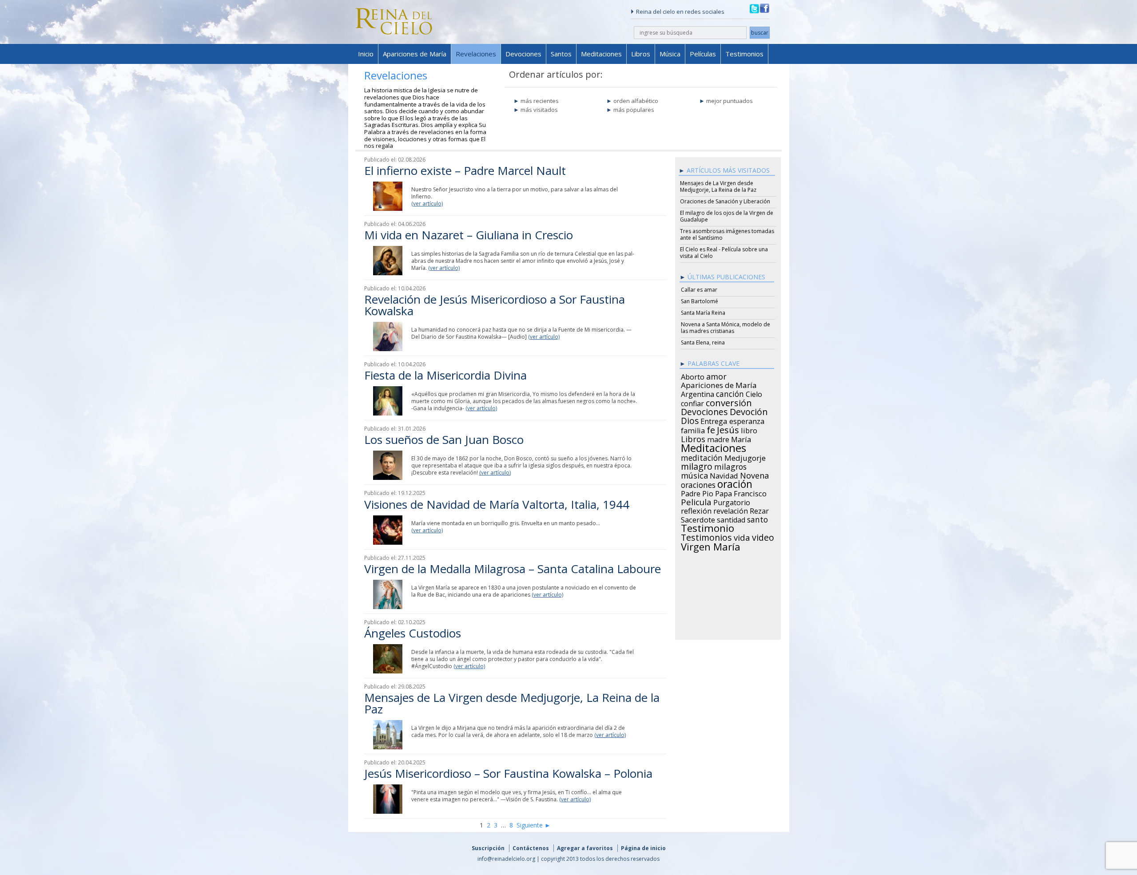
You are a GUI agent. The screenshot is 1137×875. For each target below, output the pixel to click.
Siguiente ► (534, 825)
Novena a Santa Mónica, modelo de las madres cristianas (725, 328)
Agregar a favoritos (585, 848)
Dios (690, 419)
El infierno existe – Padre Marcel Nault (465, 170)
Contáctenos (531, 848)
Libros (640, 53)
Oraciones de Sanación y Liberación (725, 201)
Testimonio (707, 527)
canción (730, 392)
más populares (633, 110)
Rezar (759, 509)
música (694, 474)
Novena (754, 474)
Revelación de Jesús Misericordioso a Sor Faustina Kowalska (494, 305)
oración (734, 483)
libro (749, 429)
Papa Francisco (741, 492)
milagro (696, 465)
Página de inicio (643, 848)
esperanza (746, 420)
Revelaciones (476, 53)
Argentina (697, 392)
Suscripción (488, 848)
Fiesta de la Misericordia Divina (445, 375)
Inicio (366, 53)
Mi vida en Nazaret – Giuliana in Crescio (468, 235)
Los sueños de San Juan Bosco (444, 439)
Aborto (692, 375)
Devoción (749, 410)
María (741, 438)
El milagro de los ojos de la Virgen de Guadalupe (726, 216)
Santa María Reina (703, 313)
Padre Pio (697, 492)
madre (718, 438)
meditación (702, 456)
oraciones (698, 483)
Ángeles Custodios (412, 633)
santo (757, 518)
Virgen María (710, 545)
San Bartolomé (699, 301)
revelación (730, 509)
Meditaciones (601, 53)
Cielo (754, 392)
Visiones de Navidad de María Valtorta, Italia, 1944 (496, 504)
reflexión (696, 509)
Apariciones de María (414, 53)
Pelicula (696, 500)
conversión (729, 401)
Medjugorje (745, 456)
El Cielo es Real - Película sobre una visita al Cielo (724, 252)
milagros (730, 465)
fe (711, 428)
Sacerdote (698, 518)
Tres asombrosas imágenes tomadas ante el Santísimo (727, 234)
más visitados (539, 110)
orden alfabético (635, 101)
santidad (731, 518)
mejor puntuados (729, 101)
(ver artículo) (427, 203)
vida (742, 536)
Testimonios (744, 53)
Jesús (728, 428)
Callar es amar (699, 289)
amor (716, 375)
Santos (561, 53)
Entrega (714, 420)
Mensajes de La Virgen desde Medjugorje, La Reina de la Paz (512, 703)
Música (670, 53)
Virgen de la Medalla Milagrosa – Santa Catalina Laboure (512, 569)
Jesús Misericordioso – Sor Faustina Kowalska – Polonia (508, 773)
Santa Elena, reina (703, 342)
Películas (703, 53)
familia (693, 429)
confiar (692, 402)
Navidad (724, 474)
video (763, 536)
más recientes (540, 101)
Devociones (523, 53)
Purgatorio (731, 501)
